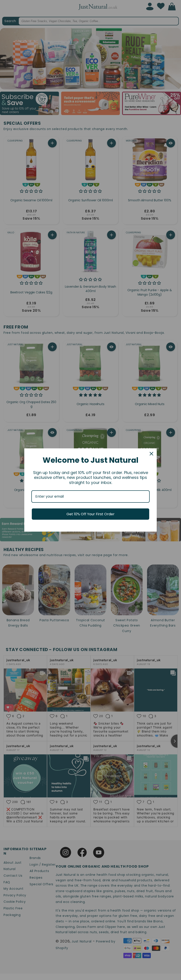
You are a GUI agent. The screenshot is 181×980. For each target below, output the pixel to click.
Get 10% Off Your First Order (90, 514)
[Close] (151, 453)
